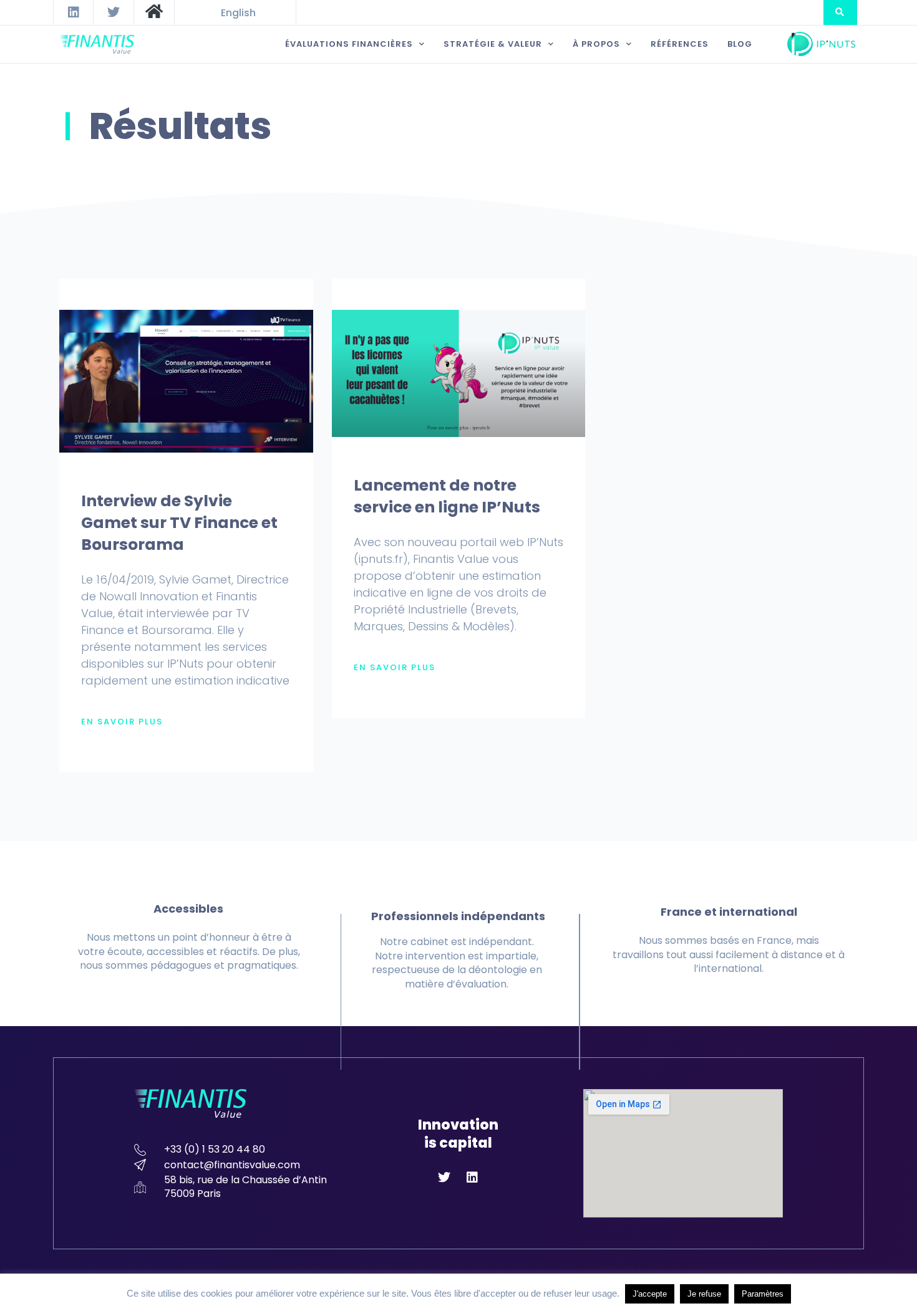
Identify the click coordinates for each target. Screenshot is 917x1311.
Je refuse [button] (704, 1294)
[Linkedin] (73, 12)
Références (680, 44)
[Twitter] (113, 12)
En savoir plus (122, 722)
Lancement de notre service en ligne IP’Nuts (447, 496)
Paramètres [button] (763, 1294)
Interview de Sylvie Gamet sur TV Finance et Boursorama (179, 522)
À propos (596, 44)
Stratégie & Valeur (493, 44)
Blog (739, 44)
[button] (840, 12)
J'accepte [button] (650, 1294)
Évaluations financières (349, 44)
